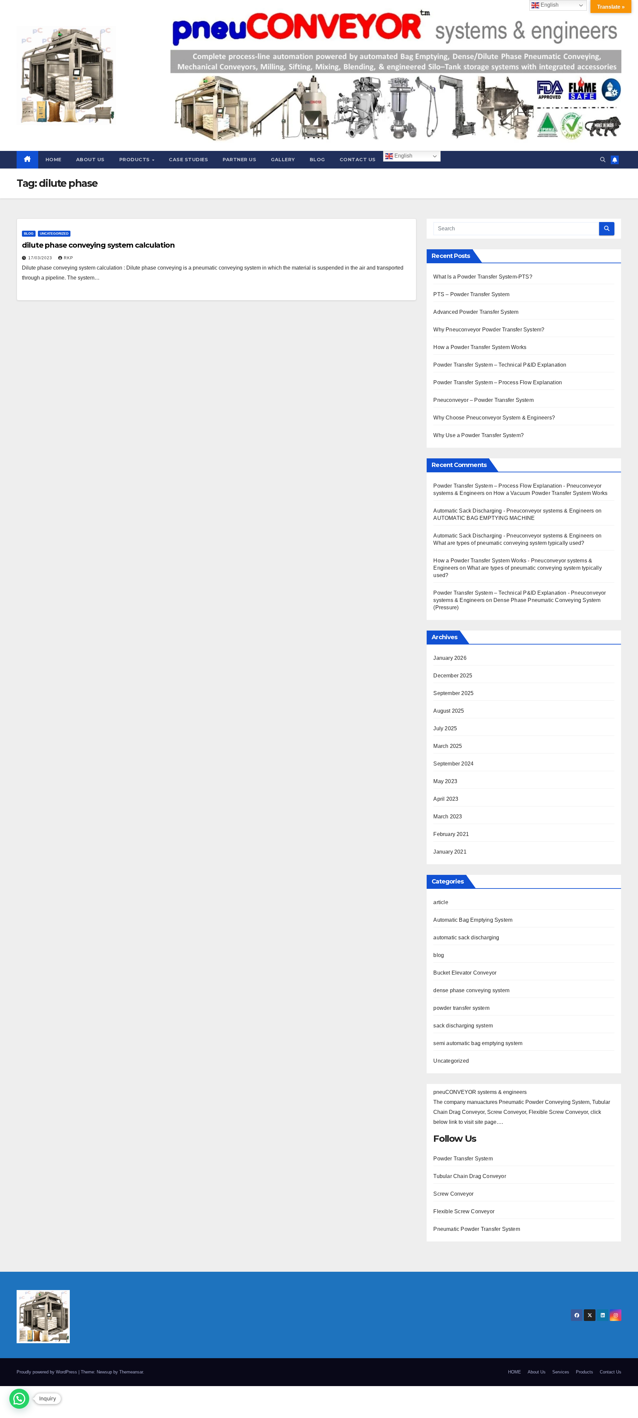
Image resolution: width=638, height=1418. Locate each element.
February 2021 (451, 834)
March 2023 (447, 816)
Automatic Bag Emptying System (472, 920)
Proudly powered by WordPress (47, 1371)
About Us (537, 1371)
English (402, 156)
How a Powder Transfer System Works (479, 347)
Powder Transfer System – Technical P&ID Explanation (499, 365)
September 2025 (453, 693)
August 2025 (448, 711)
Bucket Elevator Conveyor (464, 973)
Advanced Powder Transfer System (475, 312)
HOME (53, 160)
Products (584, 1371)
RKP (68, 258)
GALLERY (283, 160)
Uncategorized (54, 233)
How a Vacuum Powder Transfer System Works (550, 493)
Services (560, 1371)
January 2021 (449, 852)
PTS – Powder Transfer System (471, 294)
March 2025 (447, 746)
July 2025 (445, 728)
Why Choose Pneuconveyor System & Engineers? (494, 417)
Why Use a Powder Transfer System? (478, 435)
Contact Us (610, 1371)
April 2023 (445, 799)
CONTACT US (358, 160)
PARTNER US (239, 160)
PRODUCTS (135, 160)
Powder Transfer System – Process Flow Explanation (497, 382)
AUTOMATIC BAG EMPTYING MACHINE (484, 518)
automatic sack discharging (466, 937)
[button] (602, 160)
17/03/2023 (40, 258)
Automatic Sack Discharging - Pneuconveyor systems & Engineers (513, 511)
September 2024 (453, 764)
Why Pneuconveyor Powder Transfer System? (488, 329)
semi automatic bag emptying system (477, 1043)
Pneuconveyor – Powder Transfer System (483, 400)
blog (29, 233)
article (440, 902)
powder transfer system (461, 1008)
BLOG (317, 160)
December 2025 (452, 675)
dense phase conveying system (471, 990)
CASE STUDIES (188, 160)
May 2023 (445, 781)
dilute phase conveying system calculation (98, 245)
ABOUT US (90, 160)
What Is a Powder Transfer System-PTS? (482, 277)
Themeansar (131, 1371)
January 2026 (449, 658)
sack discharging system (463, 1025)
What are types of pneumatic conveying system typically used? (508, 543)
